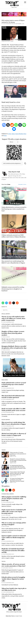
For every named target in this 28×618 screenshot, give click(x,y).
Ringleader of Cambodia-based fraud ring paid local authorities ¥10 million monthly (13, 550)
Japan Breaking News (20, 134)
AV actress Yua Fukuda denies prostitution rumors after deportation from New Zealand (17, 480)
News (5, 135)
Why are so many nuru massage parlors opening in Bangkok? (14, 523)
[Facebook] (4, 125)
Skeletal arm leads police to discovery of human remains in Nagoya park (14, 434)
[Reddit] (12, 125)
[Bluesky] (14, 129)
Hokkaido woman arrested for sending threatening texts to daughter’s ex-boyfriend (13, 289)
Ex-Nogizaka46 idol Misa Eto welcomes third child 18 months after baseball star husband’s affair (18, 467)
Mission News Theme (10, 616)
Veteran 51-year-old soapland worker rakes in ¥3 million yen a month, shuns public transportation (13, 318)
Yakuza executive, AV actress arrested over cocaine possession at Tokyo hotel (18, 454)
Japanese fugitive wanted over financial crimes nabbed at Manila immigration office (14, 537)
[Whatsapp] (16, 125)
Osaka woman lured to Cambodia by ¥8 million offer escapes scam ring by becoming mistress (14, 511)
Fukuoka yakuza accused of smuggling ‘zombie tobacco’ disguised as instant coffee (13, 579)
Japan (13, 134)
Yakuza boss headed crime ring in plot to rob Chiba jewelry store (14, 589)
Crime (9, 134)
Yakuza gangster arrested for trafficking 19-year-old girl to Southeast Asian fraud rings (14, 498)
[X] (8, 125)
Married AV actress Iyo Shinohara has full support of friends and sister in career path (18, 460)
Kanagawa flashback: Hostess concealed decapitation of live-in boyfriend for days (14, 347)
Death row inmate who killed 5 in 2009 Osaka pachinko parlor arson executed (13, 409)
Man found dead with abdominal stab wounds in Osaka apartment (13, 396)
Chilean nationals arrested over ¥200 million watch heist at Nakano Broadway (13, 236)
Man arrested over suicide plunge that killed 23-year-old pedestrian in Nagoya (14, 423)
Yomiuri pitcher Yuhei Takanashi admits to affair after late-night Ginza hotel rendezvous (17, 473)
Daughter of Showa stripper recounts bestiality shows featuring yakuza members (13, 333)
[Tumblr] (20, 125)
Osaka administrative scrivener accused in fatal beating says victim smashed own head (14, 384)
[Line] (24, 125)
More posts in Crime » (22, 184)
